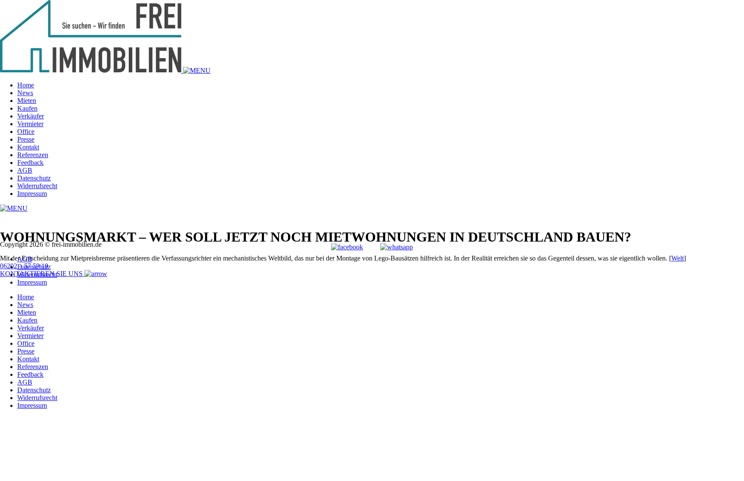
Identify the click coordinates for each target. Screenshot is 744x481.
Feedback (30, 162)
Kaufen (27, 108)
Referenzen (32, 154)
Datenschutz (34, 178)
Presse (25, 139)
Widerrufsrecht (37, 185)
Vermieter (30, 123)
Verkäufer (30, 116)
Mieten (26, 100)
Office (25, 131)
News (25, 92)
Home (25, 85)
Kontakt (28, 147)
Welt (677, 258)
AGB (24, 170)
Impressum (32, 193)
